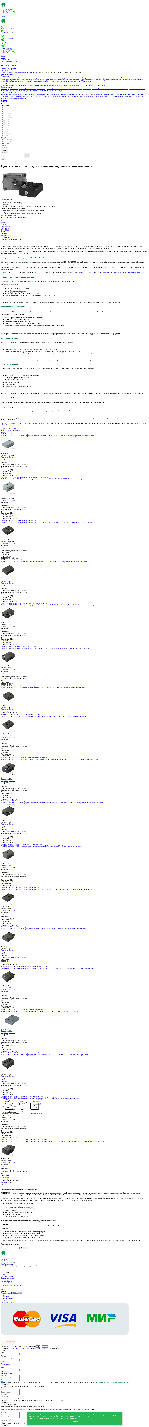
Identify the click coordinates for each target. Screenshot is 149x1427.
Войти (3, 16)
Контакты (4, 70)
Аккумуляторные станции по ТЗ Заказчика (110, 94)
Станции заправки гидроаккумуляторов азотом (60, 94)
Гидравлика (5, 76)
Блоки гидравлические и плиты (62, 96)
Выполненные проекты (9, 61)
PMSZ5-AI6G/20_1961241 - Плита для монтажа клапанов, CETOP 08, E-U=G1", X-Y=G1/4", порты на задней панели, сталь (43, 929)
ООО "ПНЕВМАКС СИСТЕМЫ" (34, 1348)
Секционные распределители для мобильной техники (101, 78)
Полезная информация (8, 69)
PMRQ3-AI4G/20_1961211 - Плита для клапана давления (20, 520)
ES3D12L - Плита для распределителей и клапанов (18, 646)
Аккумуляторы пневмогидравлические (31, 78)
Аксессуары (101, 85)
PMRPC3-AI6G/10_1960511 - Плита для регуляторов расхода (22, 1010)
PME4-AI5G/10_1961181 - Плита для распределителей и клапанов (23, 801)
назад (3, 432)
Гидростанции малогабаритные (113, 80)
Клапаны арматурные (51, 85)
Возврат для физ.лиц (8, 1280)
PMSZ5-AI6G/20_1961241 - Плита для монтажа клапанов (20, 927)
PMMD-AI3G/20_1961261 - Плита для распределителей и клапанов (24, 434)
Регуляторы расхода (72, 80)
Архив (95, 81)
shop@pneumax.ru (7, 42)
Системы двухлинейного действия (13, 89)
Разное (23, 98)
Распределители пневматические (31, 85)
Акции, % (4, 101)
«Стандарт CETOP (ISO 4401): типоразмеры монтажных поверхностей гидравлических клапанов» (110, 272)
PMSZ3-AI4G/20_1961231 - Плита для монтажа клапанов (20, 714)
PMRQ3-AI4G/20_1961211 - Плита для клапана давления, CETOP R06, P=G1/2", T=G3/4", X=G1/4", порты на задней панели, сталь (46, 522)
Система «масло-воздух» (123, 89)
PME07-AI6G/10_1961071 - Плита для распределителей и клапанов (24, 1139)
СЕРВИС (4, 63)
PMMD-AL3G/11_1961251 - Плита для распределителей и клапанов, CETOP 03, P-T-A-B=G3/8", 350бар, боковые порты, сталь (44, 479)
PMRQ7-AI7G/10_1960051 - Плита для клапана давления (20, 887)
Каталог (3, 223)
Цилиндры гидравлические (35, 80)
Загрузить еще (6, 1182)
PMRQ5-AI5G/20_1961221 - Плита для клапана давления (20, 686)
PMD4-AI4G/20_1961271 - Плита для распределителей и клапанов (24, 966)
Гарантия (4, 100)
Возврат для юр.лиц (8, 1278)
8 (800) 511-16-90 (6, 29)
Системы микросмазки (106, 89)
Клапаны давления (52, 78)
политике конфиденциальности (67, 1418)
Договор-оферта (6, 1282)
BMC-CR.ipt (5, 230)
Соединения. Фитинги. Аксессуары (50, 91)
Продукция (5, 59)
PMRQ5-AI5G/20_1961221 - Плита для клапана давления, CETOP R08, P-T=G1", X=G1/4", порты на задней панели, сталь (43, 688)
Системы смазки (6, 87)
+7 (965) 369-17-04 (7, 33)
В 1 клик (12, 457)
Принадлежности (87, 81)
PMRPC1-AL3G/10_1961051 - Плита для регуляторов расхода (22, 844)
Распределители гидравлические (70, 78)
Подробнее (4, 457)
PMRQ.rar (4, 232)
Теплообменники (130, 80)
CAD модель (5, 226)
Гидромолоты (5, 96)
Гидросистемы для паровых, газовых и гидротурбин (91, 96)
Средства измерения (73, 81)
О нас (3, 58)
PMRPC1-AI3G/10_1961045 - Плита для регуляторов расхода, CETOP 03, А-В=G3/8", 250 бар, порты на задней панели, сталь (44, 562)
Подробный (5, 224)
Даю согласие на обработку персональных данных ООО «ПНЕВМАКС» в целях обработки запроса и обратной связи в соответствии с (66, 1382)
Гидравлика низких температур (91, 80)
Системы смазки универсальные (26, 91)
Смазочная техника (7, 1298)
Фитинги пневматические (87, 85)
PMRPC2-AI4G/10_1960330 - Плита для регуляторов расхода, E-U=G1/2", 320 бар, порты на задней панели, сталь (40, 1098)
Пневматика (5, 83)
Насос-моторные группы (86, 94)
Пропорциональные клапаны (55, 80)
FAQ (2, 1289)
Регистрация (5, 1364)
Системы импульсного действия (63, 89)
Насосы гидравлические (9, 78)
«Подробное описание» (9, 425)
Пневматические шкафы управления (122, 96)
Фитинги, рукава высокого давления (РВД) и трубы (30, 81)
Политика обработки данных (11, 1285)
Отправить (24, 1248)
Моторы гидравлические (57, 81)
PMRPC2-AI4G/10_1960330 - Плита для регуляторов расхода (22, 1096)
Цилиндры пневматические (10, 85)
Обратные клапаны (126, 78)
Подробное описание (13, 239)
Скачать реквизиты (10, 1269)
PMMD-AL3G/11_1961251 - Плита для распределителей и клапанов (24, 477)
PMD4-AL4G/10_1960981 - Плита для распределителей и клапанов (24, 1053)
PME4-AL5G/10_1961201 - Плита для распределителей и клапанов (24, 603)
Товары (3, 239)
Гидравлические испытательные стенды (36, 96)
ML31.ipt (4, 234)
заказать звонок (6, 48)
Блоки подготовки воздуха (68, 85)
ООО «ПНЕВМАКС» (14, 1348)
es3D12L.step (5, 235)
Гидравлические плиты (17, 80)
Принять (74, 1421)
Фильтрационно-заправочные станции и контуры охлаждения (22, 94)
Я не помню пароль (7, 1358)
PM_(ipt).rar (5, 228)
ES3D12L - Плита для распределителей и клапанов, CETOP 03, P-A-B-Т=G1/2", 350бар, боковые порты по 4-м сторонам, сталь (45, 648)
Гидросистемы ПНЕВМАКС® (11, 92)
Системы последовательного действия (38, 89)
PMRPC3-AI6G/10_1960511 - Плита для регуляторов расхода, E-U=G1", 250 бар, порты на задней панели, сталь (39, 1011)
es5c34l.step (5, 237)
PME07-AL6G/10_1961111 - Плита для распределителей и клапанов (24, 758)
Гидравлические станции (134, 94)
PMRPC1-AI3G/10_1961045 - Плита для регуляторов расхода (22, 560)
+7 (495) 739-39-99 (7, 1258)
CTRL (38, 1346)
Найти (3, 159)
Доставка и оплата (7, 67)
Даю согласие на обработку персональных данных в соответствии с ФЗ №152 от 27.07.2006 (32, 1400)
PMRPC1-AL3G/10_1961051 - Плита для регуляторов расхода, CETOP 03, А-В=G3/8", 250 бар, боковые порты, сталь (41, 846)
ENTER (45, 1346)
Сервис (3, 1300)
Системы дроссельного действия (86, 89)
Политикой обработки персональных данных (113, 1382)
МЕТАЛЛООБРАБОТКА (9, 65)
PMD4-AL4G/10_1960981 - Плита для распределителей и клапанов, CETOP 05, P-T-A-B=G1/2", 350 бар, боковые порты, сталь (44, 1055)
